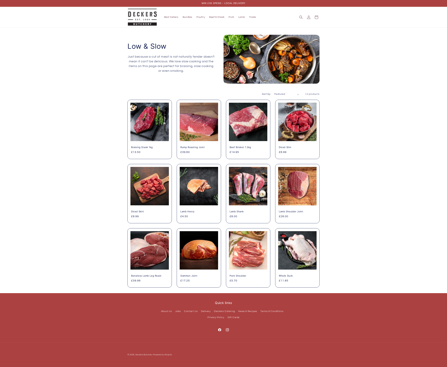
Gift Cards (234, 317)
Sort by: (266, 94)
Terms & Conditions (271, 311)
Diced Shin (285, 147)
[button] (301, 17)
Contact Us (191, 311)
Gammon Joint (188, 275)
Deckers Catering (224, 311)
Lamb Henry (187, 211)
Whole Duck (286, 275)
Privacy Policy (215, 317)
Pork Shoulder (238, 275)
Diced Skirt (137, 211)
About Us (166, 311)
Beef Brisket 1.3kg (240, 147)
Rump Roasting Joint (192, 147)
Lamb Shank (237, 211)
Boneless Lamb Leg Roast (146, 275)
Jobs (178, 311)
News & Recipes (247, 311)
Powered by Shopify (162, 355)
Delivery (206, 311)
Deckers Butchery (143, 355)
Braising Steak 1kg (142, 147)
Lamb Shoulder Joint (291, 211)
